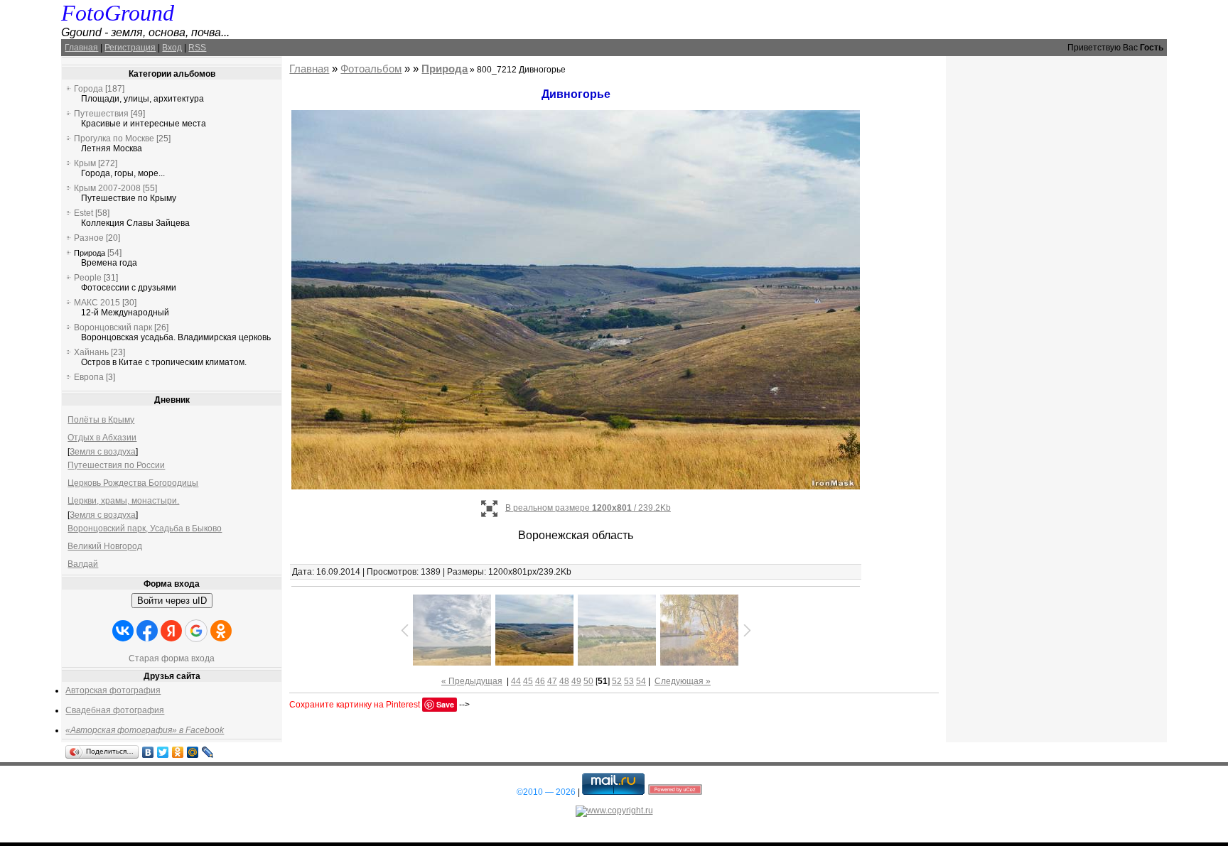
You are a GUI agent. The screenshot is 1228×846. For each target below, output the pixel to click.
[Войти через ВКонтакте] (123, 630)
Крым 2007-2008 (107, 188)
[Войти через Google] (196, 630)
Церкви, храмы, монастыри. (123, 501)
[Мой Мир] (192, 752)
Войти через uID (172, 600)
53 (629, 681)
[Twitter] (163, 752)
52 (617, 681)
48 (564, 681)
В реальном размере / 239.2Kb (588, 508)
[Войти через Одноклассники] (221, 630)
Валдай (83, 564)
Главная (81, 48)
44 (516, 681)
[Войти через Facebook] (147, 630)
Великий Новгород (105, 546)
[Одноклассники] (178, 752)
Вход (172, 48)
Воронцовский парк (113, 327)
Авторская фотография (113, 690)
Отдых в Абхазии (102, 438)
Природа (89, 253)
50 (588, 681)
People (88, 278)
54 (641, 681)
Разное (89, 238)
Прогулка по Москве (114, 138)
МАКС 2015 (97, 303)
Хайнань (91, 352)
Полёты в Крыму (101, 420)
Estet (83, 213)
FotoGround (117, 13)
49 (576, 681)
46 (540, 681)
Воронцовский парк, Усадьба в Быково (145, 528)
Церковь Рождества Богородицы (133, 483)
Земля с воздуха (103, 452)
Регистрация (130, 48)
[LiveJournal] (207, 752)
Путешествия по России (116, 465)
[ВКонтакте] (148, 752)
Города (88, 89)
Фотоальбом (371, 69)
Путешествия (101, 114)
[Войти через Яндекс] (171, 630)
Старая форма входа (172, 658)
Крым (85, 163)
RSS (197, 48)
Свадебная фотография (114, 710)
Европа (89, 377)
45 (528, 681)
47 (552, 681)
